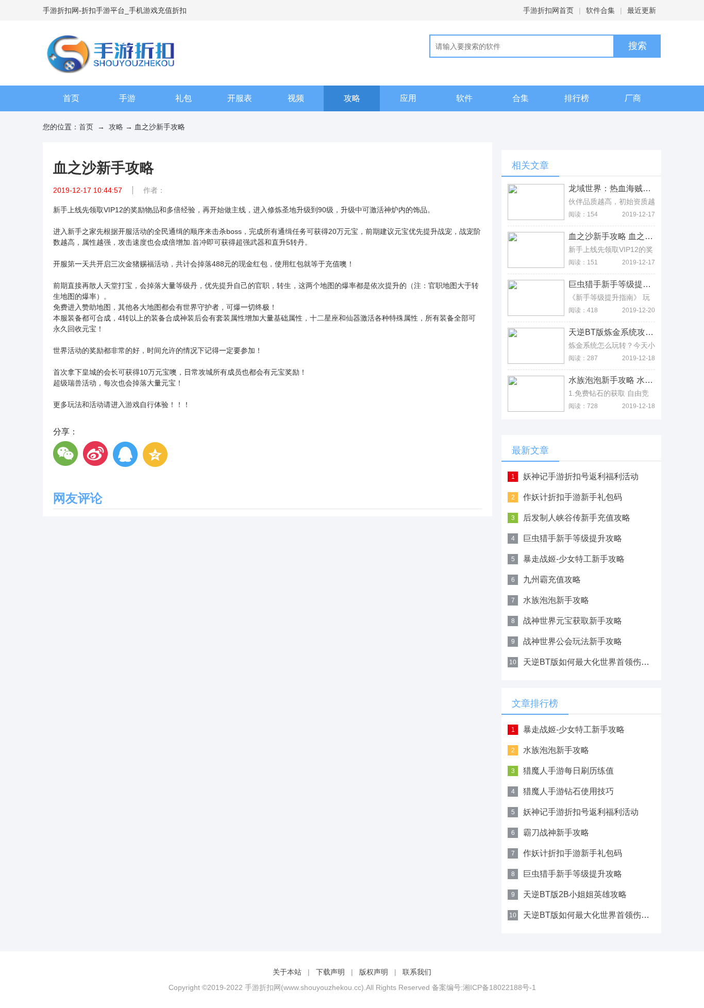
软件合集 (600, 10)
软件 (464, 98)
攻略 (352, 98)
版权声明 (373, 972)
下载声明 (330, 972)
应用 (408, 98)
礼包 (183, 98)
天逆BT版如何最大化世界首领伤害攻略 (594, 662)
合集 (520, 98)
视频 (296, 98)
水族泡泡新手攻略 (556, 600)
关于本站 (287, 972)
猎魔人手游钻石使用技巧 (568, 791)
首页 (71, 98)
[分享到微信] (66, 454)
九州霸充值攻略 (552, 579)
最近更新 (641, 10)
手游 (127, 98)
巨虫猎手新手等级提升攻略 (572, 538)
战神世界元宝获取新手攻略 (572, 620)
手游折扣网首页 (548, 10)
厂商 (633, 98)
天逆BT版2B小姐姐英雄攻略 (575, 894)
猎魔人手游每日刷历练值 (568, 770)
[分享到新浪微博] (96, 454)
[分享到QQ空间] (156, 454)
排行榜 (576, 98)
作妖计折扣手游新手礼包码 (572, 497)
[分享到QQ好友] (126, 454)
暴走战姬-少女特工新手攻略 (574, 559)
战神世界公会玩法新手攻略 (572, 641)
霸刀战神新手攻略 (556, 832)
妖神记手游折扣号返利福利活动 (581, 476)
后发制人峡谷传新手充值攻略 (576, 517)
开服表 (239, 98)
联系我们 (417, 972)
